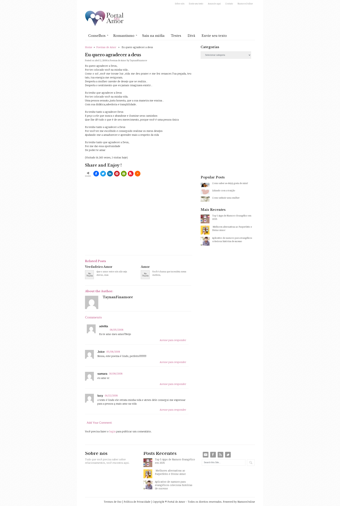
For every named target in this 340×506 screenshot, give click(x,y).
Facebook (213, 455)
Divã (191, 36)
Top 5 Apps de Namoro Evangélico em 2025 (231, 217)
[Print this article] (124, 173)
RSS (220, 455)
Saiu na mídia (153, 36)
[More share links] (137, 173)
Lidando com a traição (223, 190)
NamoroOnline (245, 3)
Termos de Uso (112, 501)
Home (88, 47)
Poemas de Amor (106, 47)
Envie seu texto (196, 3)
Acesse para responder (173, 340)
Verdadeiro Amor (98, 266)
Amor (145, 266)
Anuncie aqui (214, 3)
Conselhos (98, 35)
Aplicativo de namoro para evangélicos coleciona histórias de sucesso (232, 239)
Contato (229, 3)
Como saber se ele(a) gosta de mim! (230, 183)
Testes (176, 36)
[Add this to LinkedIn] (110, 173)
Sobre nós (179, 3)
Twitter (228, 455)
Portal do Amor (104, 19)
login (112, 431)
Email (205, 455)
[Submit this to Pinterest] (117, 173)
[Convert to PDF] (131, 173)
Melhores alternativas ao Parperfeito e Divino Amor (232, 228)
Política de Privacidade (137, 501)
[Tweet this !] (103, 173)
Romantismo (125, 35)
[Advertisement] (126, 226)
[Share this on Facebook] (96, 173)
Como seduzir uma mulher (226, 197)
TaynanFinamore (138, 60)
